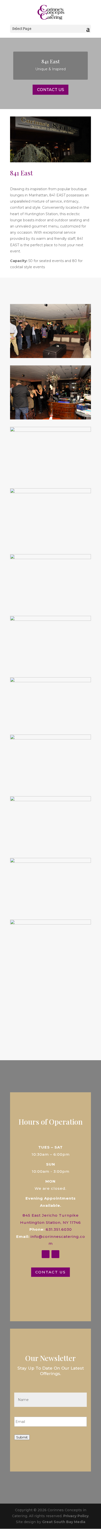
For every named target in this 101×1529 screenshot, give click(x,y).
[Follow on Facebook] (46, 1254)
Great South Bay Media (63, 1522)
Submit (22, 1437)
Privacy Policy (75, 1516)
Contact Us (50, 89)
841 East (50, 61)
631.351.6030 (59, 1229)
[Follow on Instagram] (55, 1254)
